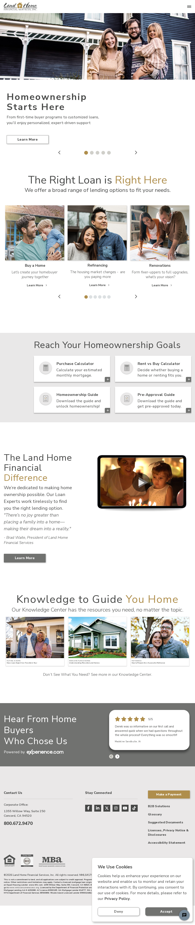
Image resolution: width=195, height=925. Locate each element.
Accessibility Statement (166, 843)
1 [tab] (85, 152)
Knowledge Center (135, 674)
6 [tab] (108, 296)
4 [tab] (102, 152)
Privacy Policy (117, 898)
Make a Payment (168, 794)
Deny (118, 911)
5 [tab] (108, 152)
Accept (166, 911)
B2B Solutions (159, 806)
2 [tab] (91, 152)
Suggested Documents (165, 822)
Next (135, 152)
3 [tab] (97, 152)
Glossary (155, 814)
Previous (59, 152)
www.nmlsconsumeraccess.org (24, 887)
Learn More (28, 139)
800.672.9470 (18, 823)
